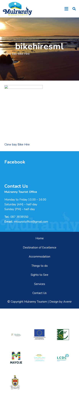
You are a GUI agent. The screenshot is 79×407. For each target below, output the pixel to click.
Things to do (39, 266)
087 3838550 (19, 217)
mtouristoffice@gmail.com (31, 222)
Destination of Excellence (39, 247)
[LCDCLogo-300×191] (63, 358)
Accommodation (39, 256)
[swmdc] (39, 358)
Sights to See (39, 275)
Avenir (67, 302)
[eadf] (39, 334)
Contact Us (39, 293)
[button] (66, 9)
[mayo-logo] (16, 357)
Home (39, 238)
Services (39, 284)
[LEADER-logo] (63, 334)
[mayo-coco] (16, 382)
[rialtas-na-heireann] (16, 334)
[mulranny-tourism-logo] (17, 9)
